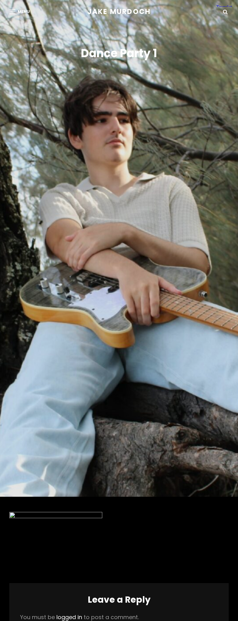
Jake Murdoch (119, 11)
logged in (69, 617)
